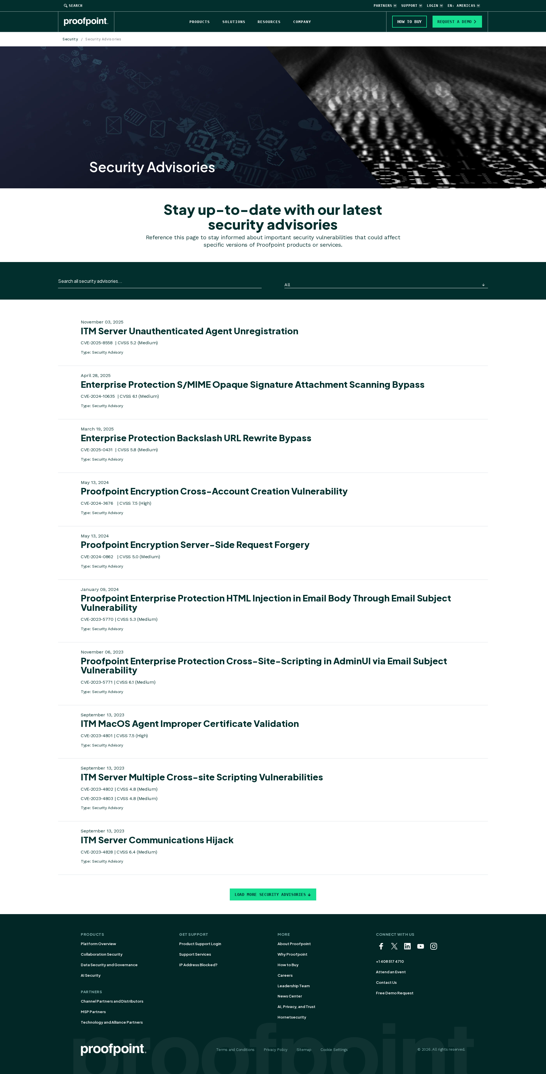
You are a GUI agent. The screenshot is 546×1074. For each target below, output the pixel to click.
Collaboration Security (102, 954)
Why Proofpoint (292, 954)
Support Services (195, 954)
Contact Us (386, 982)
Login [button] (433, 6)
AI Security (91, 975)
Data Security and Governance (109, 964)
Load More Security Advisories (270, 894)
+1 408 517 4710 (390, 961)
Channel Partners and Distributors (112, 1001)
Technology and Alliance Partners (112, 1022)
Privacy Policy (275, 1050)
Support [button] (409, 6)
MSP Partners (93, 1011)
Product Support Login (200, 943)
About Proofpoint (294, 943)
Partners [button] (383, 6)
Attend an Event (391, 972)
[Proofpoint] (89, 21)
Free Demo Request (394, 993)
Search (75, 6)
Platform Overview (98, 943)
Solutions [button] (233, 22)
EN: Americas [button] (461, 6)
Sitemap (304, 1050)
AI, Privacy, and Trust (296, 1006)
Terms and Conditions (235, 1050)
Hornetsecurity (292, 1017)
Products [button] (199, 22)
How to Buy (288, 964)
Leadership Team (294, 986)
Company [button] (302, 22)
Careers (285, 975)
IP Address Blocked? (198, 964)
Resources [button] (269, 22)
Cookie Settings (334, 1050)
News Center (290, 996)
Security (70, 39)
